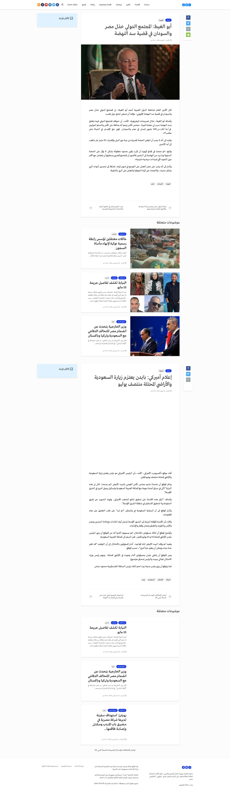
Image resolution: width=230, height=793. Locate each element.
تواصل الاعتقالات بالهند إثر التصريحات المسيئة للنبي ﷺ (115, 750)
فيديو (84, 4)
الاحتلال (160, 580)
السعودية (151, 580)
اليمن (104, 710)
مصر (152, 184)
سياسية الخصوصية (66, 766)
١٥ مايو (107, 278)
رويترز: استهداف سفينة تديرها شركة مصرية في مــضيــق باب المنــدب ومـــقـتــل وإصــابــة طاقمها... (109, 722)
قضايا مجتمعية (105, 4)
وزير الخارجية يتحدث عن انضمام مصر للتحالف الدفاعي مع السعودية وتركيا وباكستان (107, 331)
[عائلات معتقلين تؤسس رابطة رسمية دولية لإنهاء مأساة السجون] (155, 248)
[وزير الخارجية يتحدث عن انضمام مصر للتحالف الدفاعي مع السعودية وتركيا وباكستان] (155, 336)
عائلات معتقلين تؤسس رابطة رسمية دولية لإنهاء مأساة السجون (107, 243)
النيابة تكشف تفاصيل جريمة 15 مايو (108, 285)
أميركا (161, 371)
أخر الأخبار (122, 234)
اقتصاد (137, 4)
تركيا (113, 322)
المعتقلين (114, 234)
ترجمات (119, 4)
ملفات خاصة (72, 4)
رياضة (92, 4)
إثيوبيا (161, 20)
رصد (143, 580)
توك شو (114, 278)
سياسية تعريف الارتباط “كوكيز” (49, 766)
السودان (160, 184)
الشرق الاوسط (121, 322)
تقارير (128, 4)
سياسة (146, 4)
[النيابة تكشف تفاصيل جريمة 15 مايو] (155, 292)
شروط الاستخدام (79, 766)
